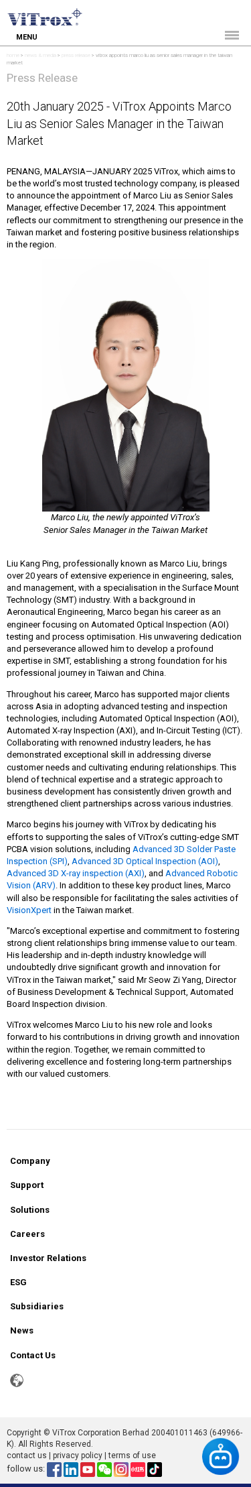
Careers (27, 1234)
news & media (40, 55)
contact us (27, 1455)
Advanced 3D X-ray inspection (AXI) (76, 873)
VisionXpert (29, 910)
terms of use (132, 1455)
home (13, 55)
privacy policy (77, 1455)
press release (76, 55)
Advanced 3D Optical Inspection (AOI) (145, 861)
